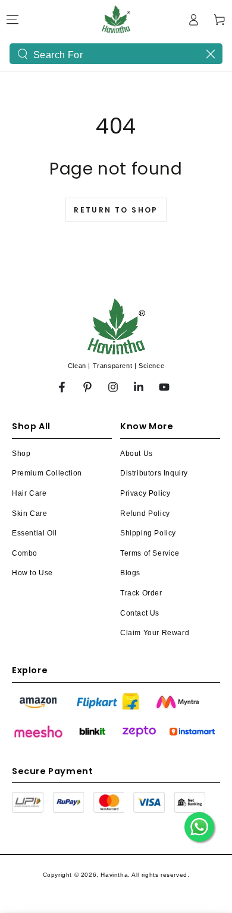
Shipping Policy (148, 533)
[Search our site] (23, 54)
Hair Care (29, 493)
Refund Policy (145, 513)
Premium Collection (47, 473)
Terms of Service (150, 553)
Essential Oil (34, 533)
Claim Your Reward (154, 633)
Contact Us (139, 613)
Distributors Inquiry (154, 473)
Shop (21, 453)
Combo (24, 553)
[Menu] (12, 19)
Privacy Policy (145, 493)
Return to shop (116, 210)
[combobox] (116, 53)
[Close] (210, 54)
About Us (136, 453)
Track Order (141, 593)
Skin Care (29, 513)
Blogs (130, 573)
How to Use (32, 573)
